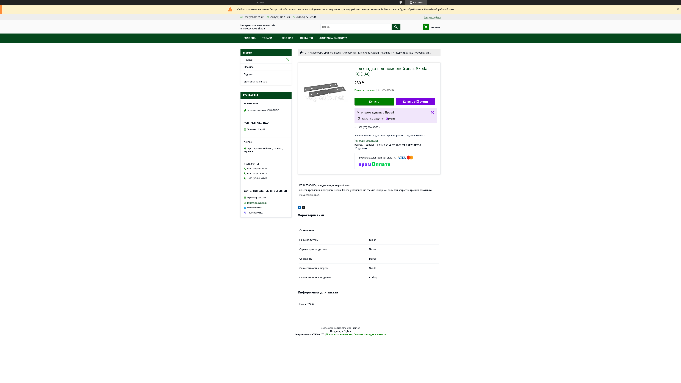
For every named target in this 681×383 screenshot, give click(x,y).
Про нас (287, 38)
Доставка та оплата (333, 38)
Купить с (409, 101)
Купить (374, 101)
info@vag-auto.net (256, 202)
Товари (267, 38)
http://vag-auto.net (256, 197)
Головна (250, 38)
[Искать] (396, 27)
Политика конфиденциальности (370, 334)
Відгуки (248, 74)
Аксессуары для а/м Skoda (325, 52)
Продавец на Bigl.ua (340, 331)
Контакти (306, 38)
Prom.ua (356, 328)
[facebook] (299, 208)
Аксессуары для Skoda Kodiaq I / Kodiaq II (368, 52)
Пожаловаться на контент (339, 334)
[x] (303, 208)
